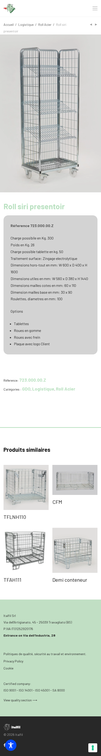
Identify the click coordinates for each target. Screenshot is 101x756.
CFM (57, 502)
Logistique (26, 25)
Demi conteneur (69, 580)
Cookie (8, 668)
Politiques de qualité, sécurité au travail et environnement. (45, 654)
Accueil (9, 25)
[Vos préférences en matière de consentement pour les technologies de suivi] (92, 747)
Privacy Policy (13, 661)
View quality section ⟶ (20, 700)
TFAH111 (12, 580)
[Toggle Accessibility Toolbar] (11, 745)
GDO (26, 388)
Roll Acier (44, 25)
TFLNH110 (15, 517)
